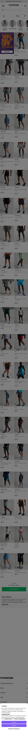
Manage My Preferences (14, 728)
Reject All (14, 725)
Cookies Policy (6, 714)
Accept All (14, 722)
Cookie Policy (8, 718)
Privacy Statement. (19, 718)
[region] (14, 717)
